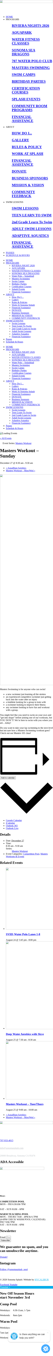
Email (3, 1237)
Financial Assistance (21, 292)
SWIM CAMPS (23, 74)
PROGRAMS (12, 263)
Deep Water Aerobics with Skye (25, 1034)
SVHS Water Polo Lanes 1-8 (23, 934)
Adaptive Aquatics (20, 334)
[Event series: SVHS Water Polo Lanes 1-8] (38, 940)
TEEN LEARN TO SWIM (32, 215)
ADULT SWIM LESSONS (31, 229)
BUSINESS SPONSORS (30, 178)
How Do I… (18, 297)
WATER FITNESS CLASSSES (26, 41)
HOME (9, 16)
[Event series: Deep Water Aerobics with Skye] (38, 1040)
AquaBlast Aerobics (16, 468)
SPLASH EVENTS (26, 99)
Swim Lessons (18, 323)
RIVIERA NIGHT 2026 (23, 265)
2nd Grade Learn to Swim (24, 328)
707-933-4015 (6, 1140)
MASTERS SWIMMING (31, 68)
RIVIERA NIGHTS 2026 (30, 25)
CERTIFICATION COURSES (26, 90)
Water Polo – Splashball (23, 276)
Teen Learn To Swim (22, 326)
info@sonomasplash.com (11, 1148)
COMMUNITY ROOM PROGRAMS (29, 108)
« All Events (5, 438)
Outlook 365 (12, 825)
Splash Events (18, 289)
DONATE (19, 171)
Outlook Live (12, 828)
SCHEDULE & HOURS (18, 255)
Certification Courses (21, 286)
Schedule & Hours (14, 342)
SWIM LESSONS (25, 208)
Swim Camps (18, 281)
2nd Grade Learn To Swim (32, 222)
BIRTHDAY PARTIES (29, 81)
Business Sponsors (20, 313)
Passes (9, 339)
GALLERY (20, 140)
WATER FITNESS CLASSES (26, 271)
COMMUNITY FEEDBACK (23, 194)
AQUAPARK (22, 32)
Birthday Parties (19, 284)
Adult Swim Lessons (21, 331)
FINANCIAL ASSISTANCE (22, 119)
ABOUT (10, 294)
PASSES (10, 252)
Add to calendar (8, 778)
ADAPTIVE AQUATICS (30, 236)
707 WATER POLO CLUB (32, 61)
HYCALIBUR (42, 1279)
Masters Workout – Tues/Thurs (24, 1104)
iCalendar (10, 823)
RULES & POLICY (27, 147)
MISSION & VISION (28, 185)
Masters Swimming (21, 278)
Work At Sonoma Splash (23, 305)
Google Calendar (14, 820)
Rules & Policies (19, 302)
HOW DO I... (22, 133)
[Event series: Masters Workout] (39, 1110)
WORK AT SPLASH (27, 154)
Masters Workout (20, 851)
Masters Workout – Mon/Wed (20, 470)
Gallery (15, 299)
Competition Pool (31, 854)
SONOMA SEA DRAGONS (23, 52)
